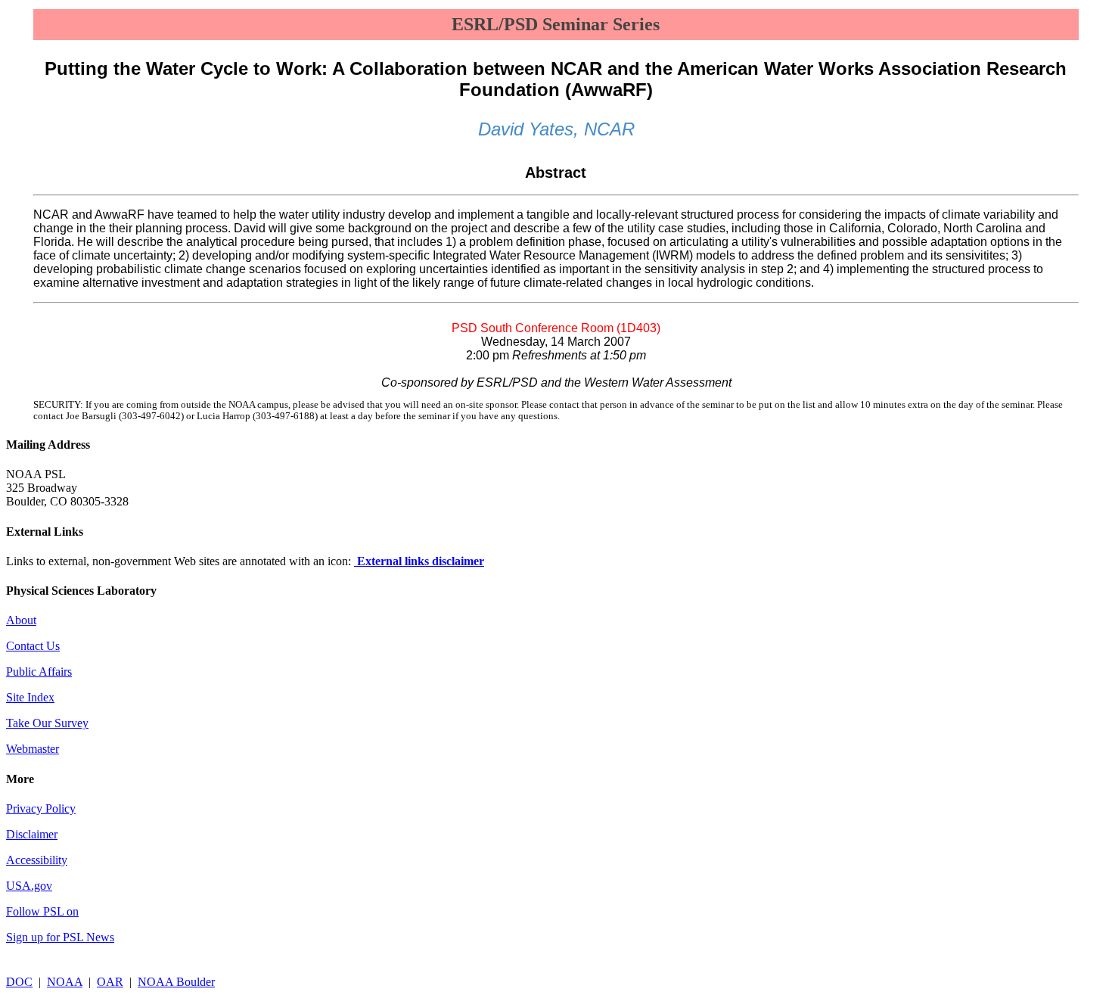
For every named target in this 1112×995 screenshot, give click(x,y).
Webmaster (32, 748)
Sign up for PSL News (60, 937)
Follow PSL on (42, 911)
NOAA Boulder (176, 981)
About (21, 620)
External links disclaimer (419, 561)
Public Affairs (39, 671)
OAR (110, 981)
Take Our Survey (47, 723)
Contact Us (33, 645)
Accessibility (36, 860)
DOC (19, 981)
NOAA (64, 981)
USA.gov (29, 885)
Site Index (30, 697)
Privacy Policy (41, 808)
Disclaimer (31, 834)
